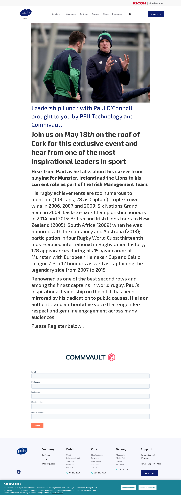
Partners (84, 14)
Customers (71, 14)
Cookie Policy (57, 492)
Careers (95, 14)
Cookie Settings (128, 487)
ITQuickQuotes (48, 464)
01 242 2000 (74, 473)
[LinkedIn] (19, 472)
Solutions (56, 14)
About (106, 14)
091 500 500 (124, 470)
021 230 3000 (100, 473)
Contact (45, 459)
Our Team (45, 455)
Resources (117, 14)
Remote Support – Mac (151, 464)
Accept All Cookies (147, 487)
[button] (61, 14)
